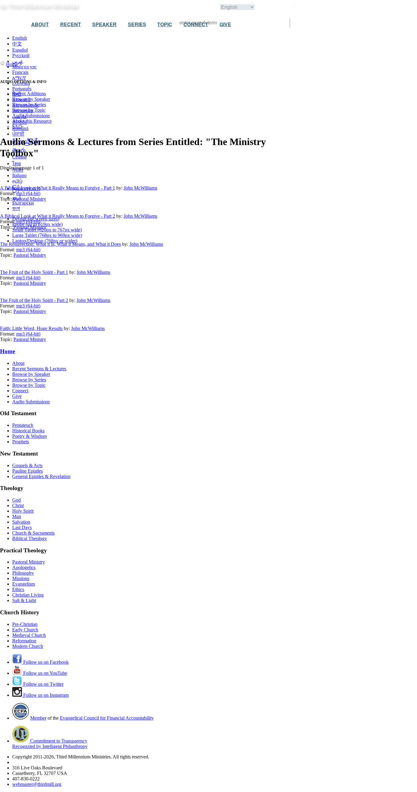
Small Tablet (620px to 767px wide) (47, 229)
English (19, 38)
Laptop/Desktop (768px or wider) (44, 240)
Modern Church (27, 646)
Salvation (21, 522)
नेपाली (17, 170)
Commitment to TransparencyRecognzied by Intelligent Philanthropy (50, 743)
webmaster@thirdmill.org (36, 784)
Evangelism (23, 584)
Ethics (18, 589)
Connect (20, 390)
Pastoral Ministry (29, 199)
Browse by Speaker (31, 99)
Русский (21, 55)
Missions (20, 578)
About (18, 363)
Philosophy (23, 573)
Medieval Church (29, 635)
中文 (17, 43)
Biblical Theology (29, 538)
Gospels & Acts (27, 465)
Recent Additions (29, 93)
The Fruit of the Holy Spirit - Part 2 (34, 300)
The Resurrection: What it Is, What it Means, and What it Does (60, 244)
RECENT (70, 24)
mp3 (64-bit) (28, 193)
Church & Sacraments (33, 533)
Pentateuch (22, 425)
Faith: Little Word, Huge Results (31, 328)
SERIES (137, 24)
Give (17, 396)
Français (20, 72)
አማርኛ (19, 77)
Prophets (20, 441)
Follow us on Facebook (45, 662)
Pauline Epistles (27, 471)
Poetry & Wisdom (29, 436)
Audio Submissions (31, 115)
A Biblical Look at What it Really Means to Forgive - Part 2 (57, 216)
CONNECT (195, 24)
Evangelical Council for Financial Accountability (107, 718)
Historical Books (28, 430)
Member (38, 718)
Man (16, 516)
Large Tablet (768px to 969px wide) (47, 235)
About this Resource (32, 121)
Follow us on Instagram (45, 695)
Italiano (19, 175)
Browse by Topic (28, 110)
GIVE (225, 24)
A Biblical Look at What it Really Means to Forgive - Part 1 (57, 188)
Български (23, 202)
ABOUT (40, 24)
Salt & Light (24, 600)
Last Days (22, 527)
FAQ (17, 126)
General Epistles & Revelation (41, 476)
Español (20, 50)
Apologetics (23, 567)
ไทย (16, 163)
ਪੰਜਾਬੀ (18, 133)
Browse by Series (29, 104)
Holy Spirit (23, 511)
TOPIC (164, 24)
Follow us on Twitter (42, 684)
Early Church (25, 629)
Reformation (24, 640)
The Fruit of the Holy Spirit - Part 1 (34, 272)
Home (12, 64)
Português (21, 88)
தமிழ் (17, 180)
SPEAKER (104, 24)
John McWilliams (140, 188)
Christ (18, 505)
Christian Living (28, 595)
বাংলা (16, 208)
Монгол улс (24, 66)
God (16, 500)
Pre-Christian (25, 624)
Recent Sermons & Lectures (39, 368)
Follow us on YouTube (44, 673)
